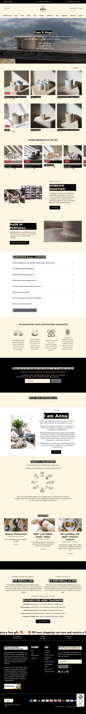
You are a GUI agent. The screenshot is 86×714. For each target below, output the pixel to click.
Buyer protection (49, 669)
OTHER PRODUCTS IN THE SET (43, 140)
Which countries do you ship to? (24, 275)
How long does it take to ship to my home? (27, 286)
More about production (19, 243)
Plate (22, 15)
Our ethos (55, 207)
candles (41, 15)
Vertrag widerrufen (50, 671)
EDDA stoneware (11, 704)
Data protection (69, 706)
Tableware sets (7, 15)
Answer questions (49, 655)
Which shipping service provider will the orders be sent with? (34, 263)
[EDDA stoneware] (43, 8)
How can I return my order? (22, 304)
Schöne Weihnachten (16, 534)
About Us (72, 15)
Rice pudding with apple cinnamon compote (70, 536)
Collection (49, 15)
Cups (16, 15)
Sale (57, 15)
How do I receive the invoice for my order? (27, 298)
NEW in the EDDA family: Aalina (43, 535)
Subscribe (56, 381)
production (34, 658)
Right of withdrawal (78, 706)
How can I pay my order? (21, 292)
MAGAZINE (43, 516)
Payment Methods (49, 662)
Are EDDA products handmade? (24, 269)
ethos (32, 653)
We (32, 650)
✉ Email (68, 1)
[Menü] (83, 695)
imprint (46, 666)
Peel (35, 15)
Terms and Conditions (59, 706)
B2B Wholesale (48, 664)
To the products (43, 621)
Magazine (64, 15)
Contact (81, 15)
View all (43, 142)
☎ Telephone (73, 1)
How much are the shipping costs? (24, 280)
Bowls (28, 15)
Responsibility (34, 655)
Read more (16, 544)
